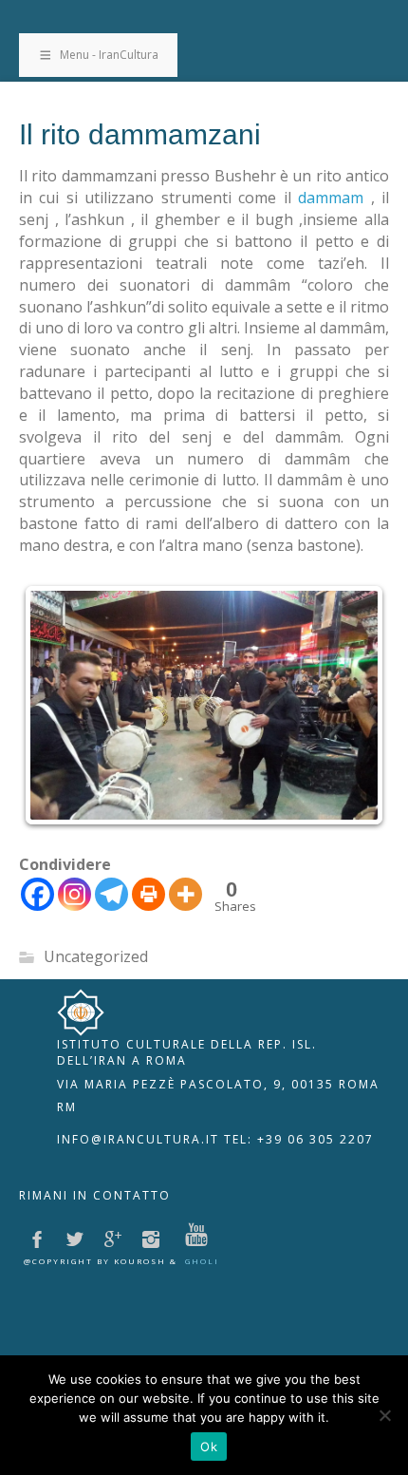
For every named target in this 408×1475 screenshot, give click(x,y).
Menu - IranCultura (109, 55)
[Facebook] (37, 894)
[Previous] (59, 705)
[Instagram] (74, 894)
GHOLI (202, 1261)
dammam (330, 197)
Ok (208, 1446)
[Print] (148, 894)
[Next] (349, 705)
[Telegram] (111, 894)
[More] (185, 894)
